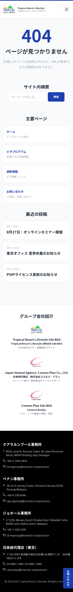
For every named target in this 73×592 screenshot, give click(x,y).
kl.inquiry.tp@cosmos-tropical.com (28, 466)
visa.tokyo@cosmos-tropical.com (27, 569)
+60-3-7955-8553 (17, 461)
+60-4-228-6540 (16, 495)
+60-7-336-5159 (16, 529)
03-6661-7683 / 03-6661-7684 (24, 564)
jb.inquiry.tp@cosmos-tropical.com (28, 535)
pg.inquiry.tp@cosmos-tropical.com (28, 501)
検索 (56, 97)
